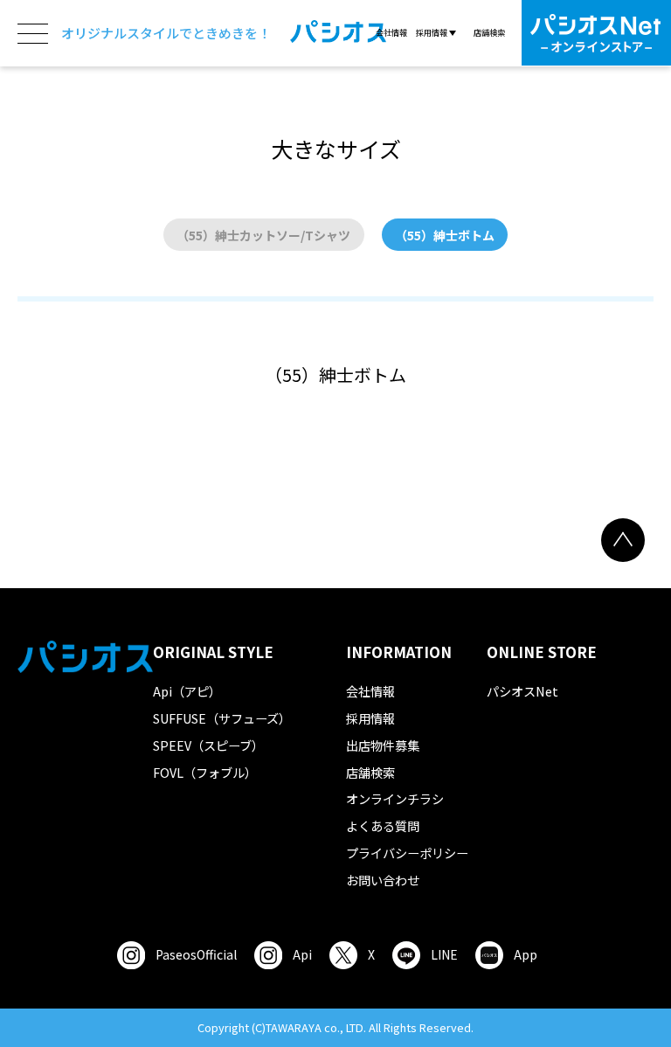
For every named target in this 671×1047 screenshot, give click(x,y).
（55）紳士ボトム (445, 235)
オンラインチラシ (395, 798)
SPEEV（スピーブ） (208, 745)
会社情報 (391, 32)
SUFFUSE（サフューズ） (222, 718)
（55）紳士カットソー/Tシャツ (263, 235)
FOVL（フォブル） (205, 772)
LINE (444, 954)
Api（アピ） (187, 691)
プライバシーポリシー (407, 852)
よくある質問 (382, 825)
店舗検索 (489, 32)
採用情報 (370, 718)
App (525, 954)
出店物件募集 (382, 745)
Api (302, 954)
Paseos (196, 954)
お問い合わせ (382, 879)
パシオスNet (522, 691)
